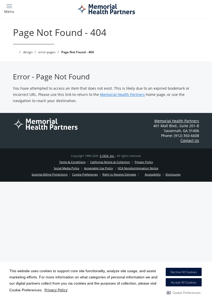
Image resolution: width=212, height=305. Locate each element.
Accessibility (153, 174)
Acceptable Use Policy (98, 168)
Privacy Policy (55, 289)
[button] (184, 292)
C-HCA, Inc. (107, 156)
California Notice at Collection (110, 162)
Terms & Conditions (72, 162)
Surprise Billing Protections (49, 174)
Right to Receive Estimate (119, 174)
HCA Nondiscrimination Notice (138, 168)
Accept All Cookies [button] (183, 282)
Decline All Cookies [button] (183, 272)
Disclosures (172, 174)
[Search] (182, 8)
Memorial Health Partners (122, 94)
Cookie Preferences (85, 174)
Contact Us (189, 140)
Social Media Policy (66, 168)
